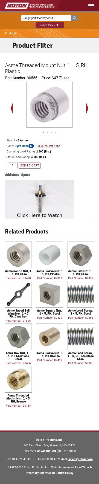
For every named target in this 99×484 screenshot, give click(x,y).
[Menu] (81, 5)
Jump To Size (48, 25)
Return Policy (64, 473)
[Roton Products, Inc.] (30, 5)
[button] (74, 18)
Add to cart (29, 165)
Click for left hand (49, 146)
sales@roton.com (80, 459)
